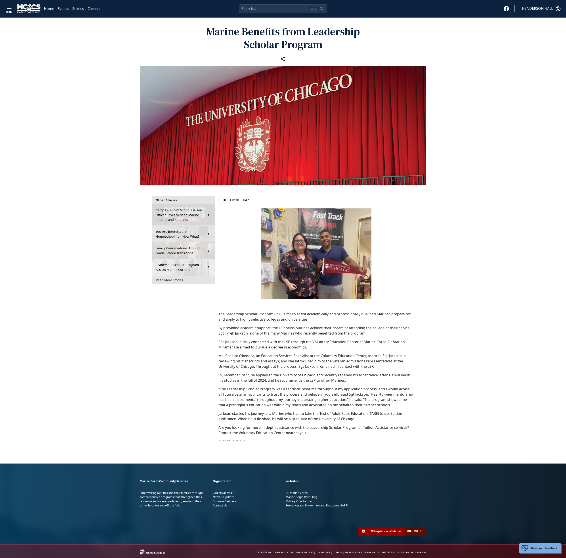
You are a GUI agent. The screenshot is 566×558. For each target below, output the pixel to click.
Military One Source (299, 501)
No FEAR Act (264, 552)
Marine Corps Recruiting (301, 497)
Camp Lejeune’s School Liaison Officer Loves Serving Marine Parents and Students (179, 215)
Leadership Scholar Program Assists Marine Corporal (177, 267)
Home (49, 8)
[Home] (28, 8)
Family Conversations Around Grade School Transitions (178, 250)
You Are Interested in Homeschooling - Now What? (177, 234)
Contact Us (220, 505)
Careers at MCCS (223, 493)
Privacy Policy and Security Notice (355, 552)
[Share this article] (283, 58)
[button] (506, 8)
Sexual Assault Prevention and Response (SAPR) (317, 505)
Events (63, 8)
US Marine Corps (297, 493)
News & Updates (223, 497)
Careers (94, 8)
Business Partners (224, 501)
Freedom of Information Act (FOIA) (295, 552)
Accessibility (325, 552)
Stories (78, 8)
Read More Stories (169, 280)
